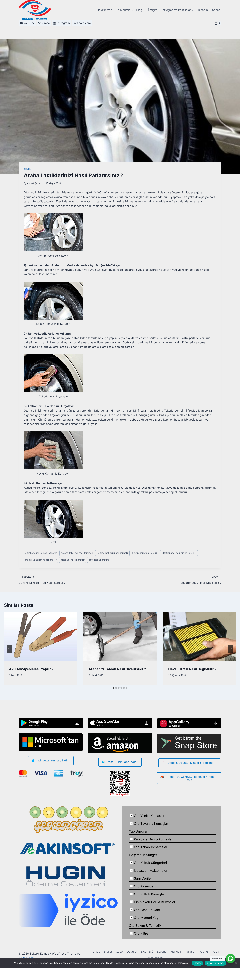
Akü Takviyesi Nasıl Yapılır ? (31, 669)
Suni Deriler (143, 878)
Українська (155, 957)
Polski (216, 951)
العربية (120, 951)
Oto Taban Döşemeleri (151, 847)
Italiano (189, 951)
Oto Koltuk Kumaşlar (149, 894)
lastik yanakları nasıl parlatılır (41, 559)
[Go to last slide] (9, 649)
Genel (27, 169)
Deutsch (132, 951)
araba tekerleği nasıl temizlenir (77, 553)
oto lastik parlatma (99, 559)
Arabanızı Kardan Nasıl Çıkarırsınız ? (117, 669)
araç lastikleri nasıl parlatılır (113, 553)
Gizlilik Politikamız (215, 963)
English (108, 951)
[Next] (230, 649)
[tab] (113, 688)
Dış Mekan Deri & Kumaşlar (154, 902)
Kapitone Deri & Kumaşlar (153, 839)
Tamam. (197, 963)
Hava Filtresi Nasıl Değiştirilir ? (192, 669)
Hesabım (203, 10)
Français (176, 951)
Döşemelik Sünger (143, 855)
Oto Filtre (141, 933)
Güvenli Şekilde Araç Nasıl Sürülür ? (42, 580)
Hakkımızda (104, 10)
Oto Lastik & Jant (147, 910)
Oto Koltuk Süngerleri (150, 863)
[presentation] (40, 636)
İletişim (152, 10)
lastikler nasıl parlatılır (73, 559)
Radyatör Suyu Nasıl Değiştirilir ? (200, 580)
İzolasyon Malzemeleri (151, 871)
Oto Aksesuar (144, 886)
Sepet (216, 10)
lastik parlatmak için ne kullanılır (179, 553)
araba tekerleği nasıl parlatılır (41, 553)
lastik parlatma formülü (145, 553)
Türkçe (95, 951)
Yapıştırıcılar (138, 831)
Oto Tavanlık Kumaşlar (151, 824)
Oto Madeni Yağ (146, 918)
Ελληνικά (147, 951)
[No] (236, 963)
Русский (203, 951)
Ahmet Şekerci (34, 183)
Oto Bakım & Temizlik (145, 925)
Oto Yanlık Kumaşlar (149, 816)
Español (162, 951)
